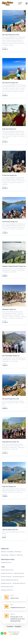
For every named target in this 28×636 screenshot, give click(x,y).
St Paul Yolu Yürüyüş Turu (6, 576)
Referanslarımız (17, 551)
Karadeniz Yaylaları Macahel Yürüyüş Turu (9, 580)
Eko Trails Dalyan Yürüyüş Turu (19, 583)
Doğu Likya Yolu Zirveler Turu (7, 590)
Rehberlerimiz (13, 555)
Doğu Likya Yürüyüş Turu (19, 573)
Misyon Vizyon (20, 555)
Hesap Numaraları (4, 555)
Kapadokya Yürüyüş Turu (6, 562)
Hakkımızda (3, 551)
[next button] (23, 21)
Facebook (10, 626)
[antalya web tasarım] (14, 634)
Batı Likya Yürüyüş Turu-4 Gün (7, 570)
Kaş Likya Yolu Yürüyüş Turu (7, 573)
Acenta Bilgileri (10, 551)
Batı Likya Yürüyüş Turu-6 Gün (7, 586)
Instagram (18, 626)
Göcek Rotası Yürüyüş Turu (18, 576)
